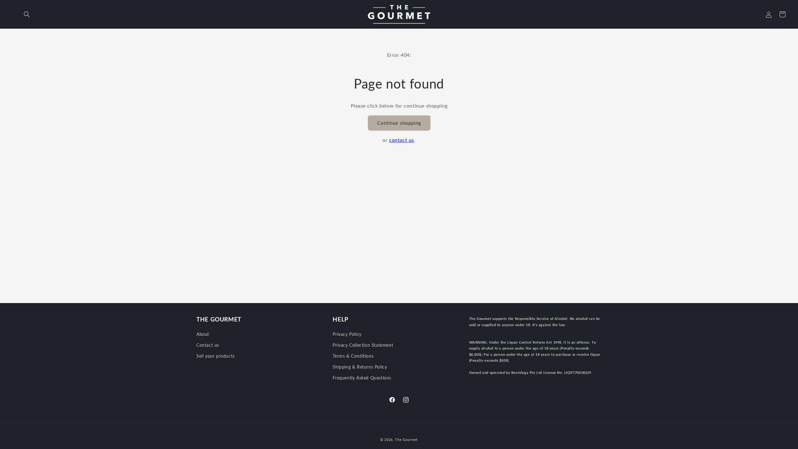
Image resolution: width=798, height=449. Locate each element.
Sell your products (215, 356)
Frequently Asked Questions (362, 377)
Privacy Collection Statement (363, 345)
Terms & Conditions (353, 356)
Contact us (207, 345)
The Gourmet (406, 439)
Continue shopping (399, 123)
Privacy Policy (347, 334)
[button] (27, 14)
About (202, 334)
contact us (401, 140)
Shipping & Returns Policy (360, 366)
